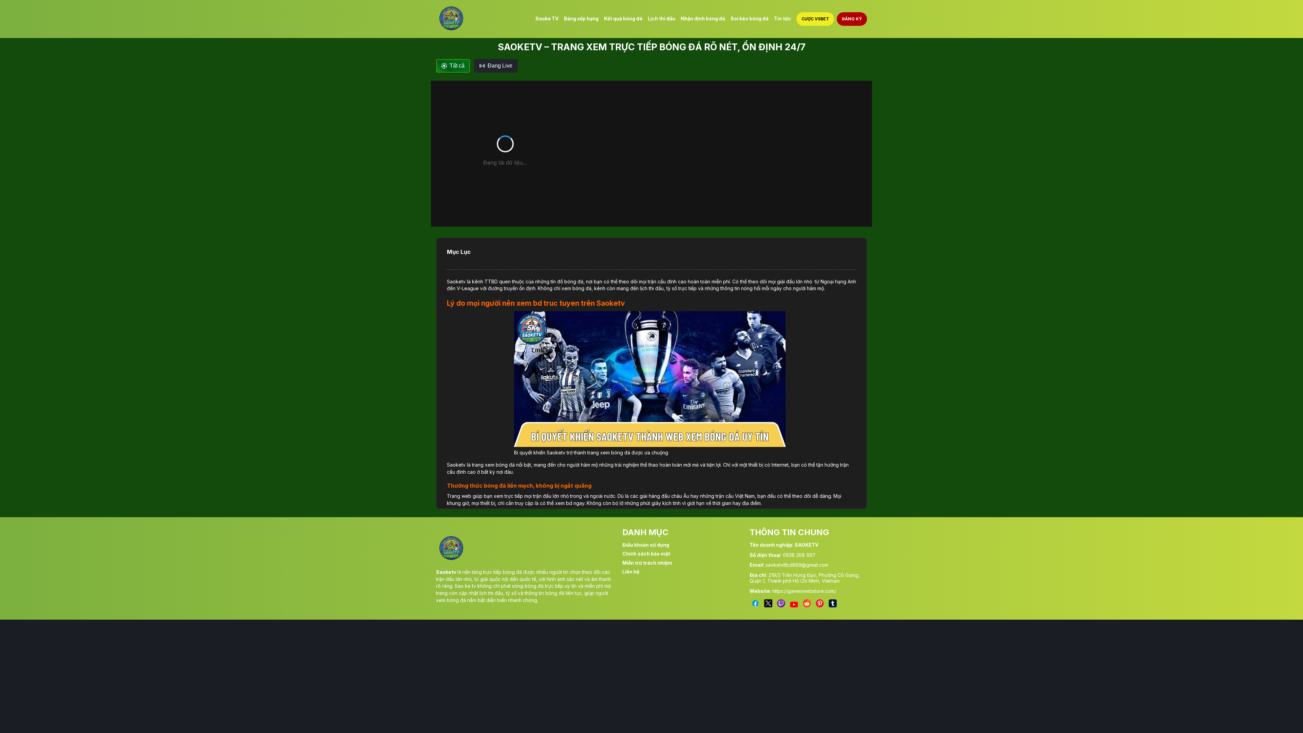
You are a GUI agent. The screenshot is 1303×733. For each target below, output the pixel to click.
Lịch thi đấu (661, 18)
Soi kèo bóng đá (750, 18)
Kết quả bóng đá (623, 18)
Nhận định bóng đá (703, 18)
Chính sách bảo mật (646, 554)
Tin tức (782, 18)
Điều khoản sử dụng (645, 545)
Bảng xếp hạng (581, 18)
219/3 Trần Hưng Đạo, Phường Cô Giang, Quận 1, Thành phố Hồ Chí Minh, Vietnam (805, 578)
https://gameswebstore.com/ (804, 591)
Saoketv (456, 281)
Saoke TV (547, 18)
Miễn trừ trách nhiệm (647, 563)
